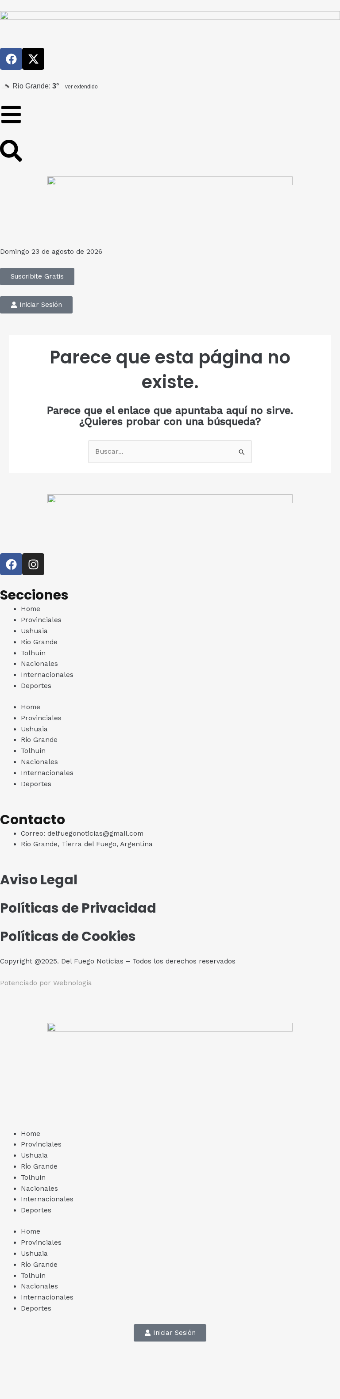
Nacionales (39, 664)
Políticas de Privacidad (78, 907)
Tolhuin (33, 653)
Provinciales (41, 620)
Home (30, 609)
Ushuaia (34, 631)
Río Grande (39, 642)
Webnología (72, 983)
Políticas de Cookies (68, 936)
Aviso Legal (38, 879)
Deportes (36, 686)
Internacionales (47, 675)
